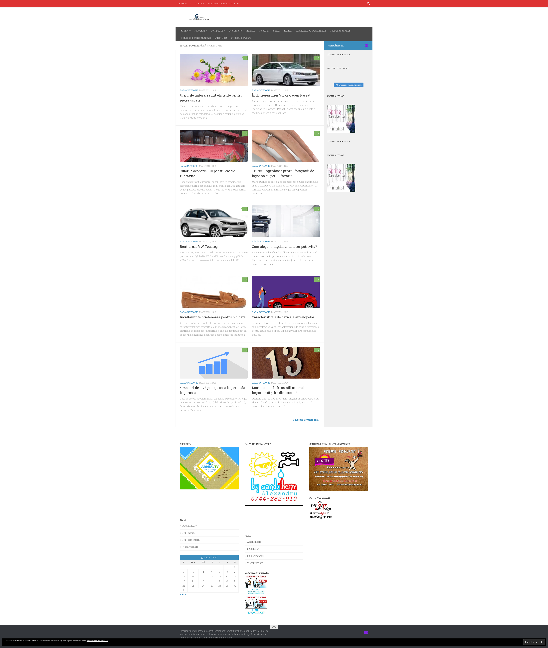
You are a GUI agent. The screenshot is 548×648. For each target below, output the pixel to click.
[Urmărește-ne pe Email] (366, 45)
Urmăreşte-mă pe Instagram (350, 85)
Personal (200, 30)
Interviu (250, 30)
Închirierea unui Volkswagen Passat (281, 95)
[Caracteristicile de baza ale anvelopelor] (286, 292)
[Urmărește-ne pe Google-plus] (362, 45)
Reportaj (264, 30)
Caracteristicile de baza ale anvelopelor (283, 317)
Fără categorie (189, 90)
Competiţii (217, 30)
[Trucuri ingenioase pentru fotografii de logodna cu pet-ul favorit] (286, 146)
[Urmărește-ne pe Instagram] (352, 45)
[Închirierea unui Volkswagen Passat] (286, 70)
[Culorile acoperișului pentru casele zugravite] (214, 146)
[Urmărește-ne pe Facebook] (348, 45)
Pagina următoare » (306, 419)
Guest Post (221, 37)
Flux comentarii (191, 539)
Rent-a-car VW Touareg (199, 246)
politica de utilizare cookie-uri (97, 640)
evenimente (235, 30)
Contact (199, 3)
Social (276, 30)
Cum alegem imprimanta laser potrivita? (284, 246)
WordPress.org (190, 546)
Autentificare (189, 525)
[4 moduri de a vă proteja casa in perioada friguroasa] (214, 363)
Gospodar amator (340, 30)
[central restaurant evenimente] (338, 489)
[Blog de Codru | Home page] (200, 17)
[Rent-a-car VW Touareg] (214, 221)
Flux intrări (188, 532)
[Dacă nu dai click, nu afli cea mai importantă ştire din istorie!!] (286, 363)
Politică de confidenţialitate (223, 3)
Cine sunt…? (184, 3)
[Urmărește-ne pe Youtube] (357, 45)
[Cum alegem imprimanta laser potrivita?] (286, 221)
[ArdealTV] (209, 488)
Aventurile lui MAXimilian (311, 30)
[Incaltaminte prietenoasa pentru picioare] (214, 292)
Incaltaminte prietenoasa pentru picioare (212, 317)
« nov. (183, 594)
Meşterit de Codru (241, 37)
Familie (184, 30)
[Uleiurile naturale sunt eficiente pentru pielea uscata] (214, 70)
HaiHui (288, 30)
